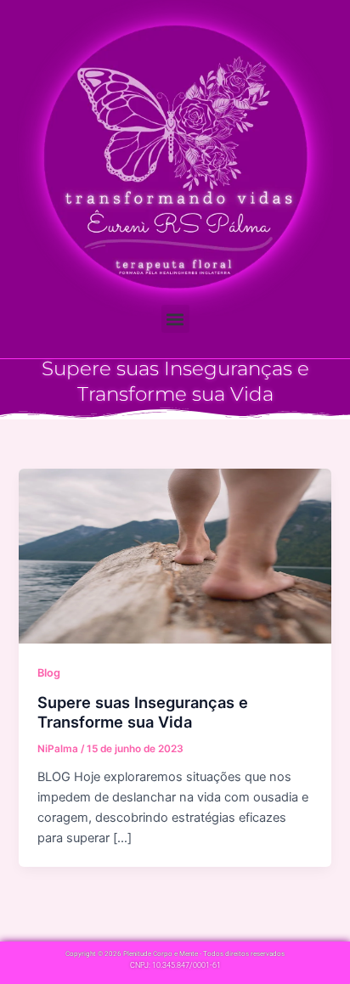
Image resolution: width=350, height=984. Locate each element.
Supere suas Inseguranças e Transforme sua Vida (142, 712)
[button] (175, 319)
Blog (48, 672)
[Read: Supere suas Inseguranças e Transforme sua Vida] (174, 555)
